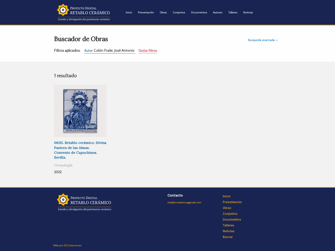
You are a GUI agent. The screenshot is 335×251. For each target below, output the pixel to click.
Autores (217, 12)
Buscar (228, 237)
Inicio (129, 12)
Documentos (199, 12)
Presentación (146, 12)
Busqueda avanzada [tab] (261, 40)
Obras (163, 12)
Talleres (232, 12)
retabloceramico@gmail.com (184, 202)
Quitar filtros (147, 50)
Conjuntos (179, 12)
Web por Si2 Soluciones (67, 245)
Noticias (248, 12)
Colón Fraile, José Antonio (109, 50)
